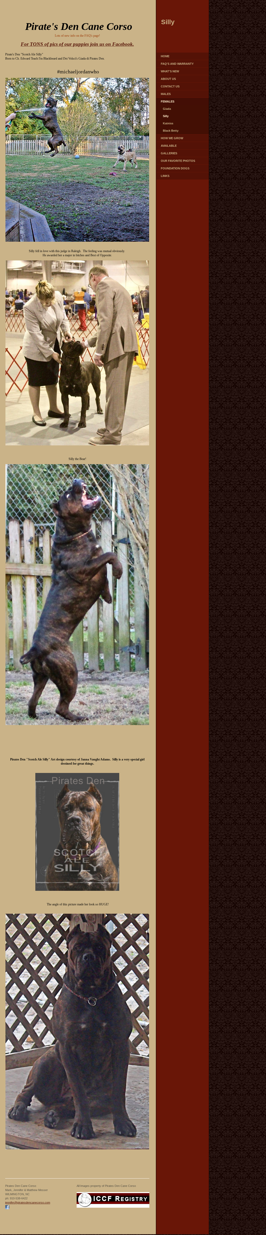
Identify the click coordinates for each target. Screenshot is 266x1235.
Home (165, 56)
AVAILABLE (169, 145)
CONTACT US (170, 86)
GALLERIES (169, 153)
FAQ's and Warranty (177, 63)
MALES (166, 93)
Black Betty (170, 130)
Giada (167, 108)
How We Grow (172, 138)
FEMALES (167, 101)
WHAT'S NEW (170, 71)
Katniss (168, 123)
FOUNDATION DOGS (175, 168)
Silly (166, 116)
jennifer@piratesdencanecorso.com (27, 1202)
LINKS (165, 175)
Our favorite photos (178, 160)
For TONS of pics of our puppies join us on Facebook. (77, 44)
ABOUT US (168, 78)
